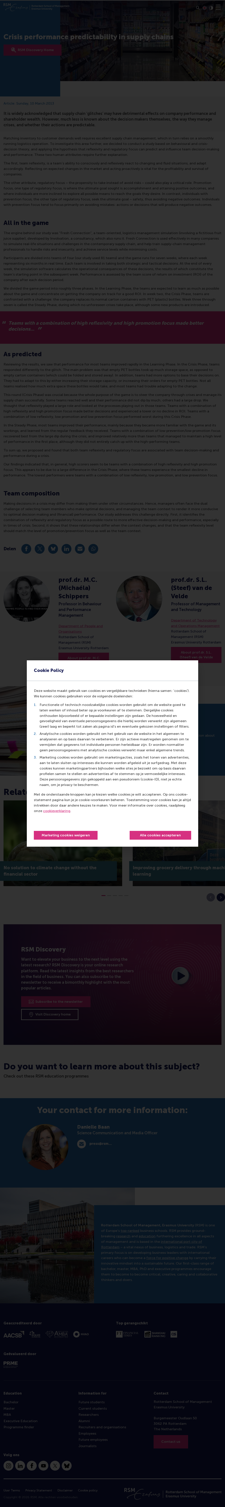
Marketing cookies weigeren (66, 835)
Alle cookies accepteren (160, 835)
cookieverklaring (56, 811)
